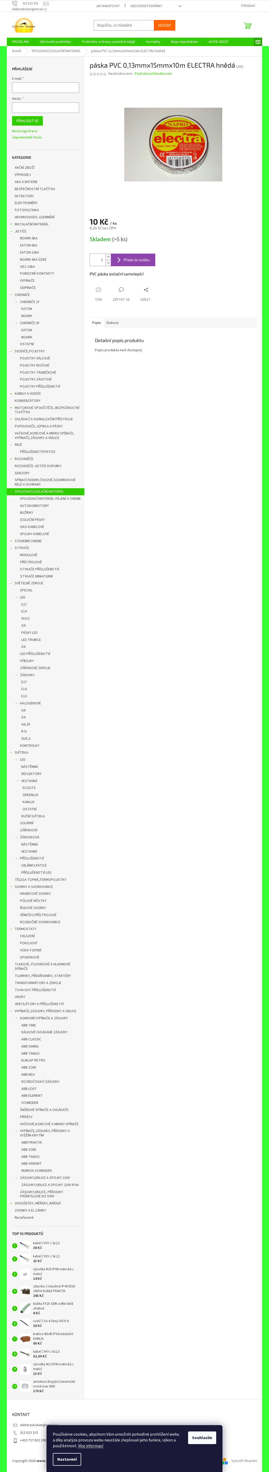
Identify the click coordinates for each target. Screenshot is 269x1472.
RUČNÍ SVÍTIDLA (33, 816)
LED (22, 597)
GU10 (25, 618)
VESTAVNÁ (29, 781)
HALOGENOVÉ (30, 703)
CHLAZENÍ (27, 936)
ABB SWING (30, 1046)
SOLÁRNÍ (26, 823)
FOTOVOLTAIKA (27, 210)
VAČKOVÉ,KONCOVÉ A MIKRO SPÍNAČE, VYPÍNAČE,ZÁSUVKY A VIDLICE (44, 436)
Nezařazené (24, 1217)
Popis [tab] (96, 322)
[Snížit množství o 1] (108, 263)
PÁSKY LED (29, 632)
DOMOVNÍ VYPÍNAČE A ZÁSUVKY (44, 1018)
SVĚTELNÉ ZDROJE (29, 583)
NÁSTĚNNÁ (29, 766)
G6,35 (25, 724)
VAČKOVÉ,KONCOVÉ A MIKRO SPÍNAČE (49, 1124)
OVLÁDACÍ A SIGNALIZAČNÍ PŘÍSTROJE (44, 419)
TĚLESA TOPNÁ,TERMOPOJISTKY (40, 879)
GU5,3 (25, 738)
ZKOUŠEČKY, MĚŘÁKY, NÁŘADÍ (38, 1203)
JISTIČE (21, 231)
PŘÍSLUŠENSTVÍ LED (36, 872)
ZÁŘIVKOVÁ (29, 830)
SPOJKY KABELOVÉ (34, 534)
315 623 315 (29, 1432)
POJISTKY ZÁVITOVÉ (36, 379)
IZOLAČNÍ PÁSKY (32, 519)
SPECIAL (26, 590)
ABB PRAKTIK (31, 1142)
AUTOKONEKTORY (34, 505)
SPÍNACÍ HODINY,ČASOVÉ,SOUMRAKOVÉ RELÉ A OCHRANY (45, 482)
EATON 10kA (29, 252)
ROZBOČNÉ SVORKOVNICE (40, 922)
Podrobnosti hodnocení (153, 73)
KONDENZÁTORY (27, 400)
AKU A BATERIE (26, 182)
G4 (23, 646)
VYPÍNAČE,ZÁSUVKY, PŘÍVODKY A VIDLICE (45, 1011)
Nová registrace (24, 131)
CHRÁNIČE (22, 295)
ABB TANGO (30, 1053)
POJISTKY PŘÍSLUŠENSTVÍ (40, 386)
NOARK (26, 316)
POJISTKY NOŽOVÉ (34, 365)
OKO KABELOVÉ (32, 527)
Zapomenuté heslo (27, 137)
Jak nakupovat (108, 6)
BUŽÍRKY (26, 512)
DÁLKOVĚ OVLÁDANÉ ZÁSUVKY (44, 1032)
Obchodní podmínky (146, 6)
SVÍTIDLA (21, 752)
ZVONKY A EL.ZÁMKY (30, 1210)
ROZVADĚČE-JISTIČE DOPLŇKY (38, 466)
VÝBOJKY (27, 661)
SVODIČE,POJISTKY (30, 351)
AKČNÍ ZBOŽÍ (24, 167)
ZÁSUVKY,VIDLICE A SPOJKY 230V (45, 1177)
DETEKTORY (24, 196)
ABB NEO (28, 1074)
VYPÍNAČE (27, 280)
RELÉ (18, 444)
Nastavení (67, 1459)
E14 (24, 611)
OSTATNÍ (27, 344)
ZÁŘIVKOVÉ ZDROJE (35, 668)
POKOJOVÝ (28, 943)
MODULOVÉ (28, 555)
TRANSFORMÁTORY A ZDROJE (38, 983)
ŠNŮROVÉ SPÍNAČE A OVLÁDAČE (44, 1110)
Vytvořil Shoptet (244, 1461)
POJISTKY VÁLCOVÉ (35, 358)
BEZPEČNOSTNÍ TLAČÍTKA (35, 189)
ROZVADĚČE (24, 459)
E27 (24, 604)
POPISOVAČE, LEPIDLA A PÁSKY (39, 426)
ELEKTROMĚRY (26, 203)
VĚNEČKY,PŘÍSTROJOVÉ (38, 915)
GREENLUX (30, 795)
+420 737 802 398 (33, 1440)
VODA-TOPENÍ (30, 950)
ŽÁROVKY (27, 675)
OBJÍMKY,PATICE (34, 865)
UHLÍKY (20, 997)
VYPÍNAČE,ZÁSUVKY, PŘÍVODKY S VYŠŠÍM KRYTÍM (45, 1133)
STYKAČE (22, 548)
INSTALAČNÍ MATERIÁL (32, 224)
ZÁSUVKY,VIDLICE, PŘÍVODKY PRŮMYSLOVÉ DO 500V (41, 1194)
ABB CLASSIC (31, 1039)
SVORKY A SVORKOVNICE (34, 887)
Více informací (90, 1446)
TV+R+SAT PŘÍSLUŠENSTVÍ (35, 990)
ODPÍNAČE (28, 287)
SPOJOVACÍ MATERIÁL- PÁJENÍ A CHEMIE (50, 498)
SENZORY (22, 473)
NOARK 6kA (29, 238)
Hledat (164, 25)
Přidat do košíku (136, 260)
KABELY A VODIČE (28, 393)
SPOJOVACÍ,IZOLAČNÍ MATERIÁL (39, 491)
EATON (26, 309)
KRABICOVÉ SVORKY (35, 893)
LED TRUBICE (31, 640)
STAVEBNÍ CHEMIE (28, 541)
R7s (24, 731)
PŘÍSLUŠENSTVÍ (32, 858)
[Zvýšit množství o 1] (108, 257)
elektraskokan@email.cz (39, 1425)
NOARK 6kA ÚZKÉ (33, 259)
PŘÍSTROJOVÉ (31, 562)
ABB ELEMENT (32, 1095)
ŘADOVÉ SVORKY (33, 908)
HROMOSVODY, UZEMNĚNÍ (34, 217)
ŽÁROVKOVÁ (29, 837)
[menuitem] (20, 42)
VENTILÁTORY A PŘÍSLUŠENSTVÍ (39, 1004)
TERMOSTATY (26, 929)
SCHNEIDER (29, 1102)
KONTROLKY (29, 745)
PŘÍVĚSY (26, 1117)
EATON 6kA (28, 245)
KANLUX (28, 802)
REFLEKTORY (31, 774)
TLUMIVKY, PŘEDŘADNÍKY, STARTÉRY (43, 976)
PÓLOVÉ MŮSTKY (33, 900)
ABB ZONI (28, 1067)
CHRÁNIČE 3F (30, 323)
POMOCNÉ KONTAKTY (37, 273)
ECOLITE (29, 788)
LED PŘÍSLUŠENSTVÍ (35, 653)
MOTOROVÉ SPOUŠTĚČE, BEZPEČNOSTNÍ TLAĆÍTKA (47, 410)
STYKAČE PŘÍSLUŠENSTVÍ (39, 569)
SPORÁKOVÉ (29, 957)
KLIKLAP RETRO (33, 1060)
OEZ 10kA (27, 266)
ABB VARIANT (31, 1163)
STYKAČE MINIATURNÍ (36, 576)
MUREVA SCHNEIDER (36, 1170)
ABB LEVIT (29, 1088)
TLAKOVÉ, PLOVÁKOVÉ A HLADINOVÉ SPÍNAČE (42, 966)
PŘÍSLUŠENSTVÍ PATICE (37, 452)
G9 (23, 625)
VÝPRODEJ (23, 174)
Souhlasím (202, 1438)
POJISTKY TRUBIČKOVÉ (38, 372)
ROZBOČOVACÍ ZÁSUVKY (40, 1081)
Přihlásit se (27, 120)
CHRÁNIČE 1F (30, 302)
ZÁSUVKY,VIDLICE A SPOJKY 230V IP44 (50, 1185)
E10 (24, 696)
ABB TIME (28, 1025)
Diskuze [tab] (112, 322)
